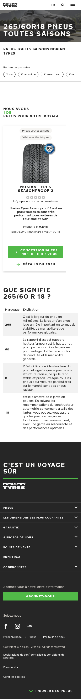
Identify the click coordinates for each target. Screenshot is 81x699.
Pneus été (28, 74)
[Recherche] (63, 5)
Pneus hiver (52, 74)
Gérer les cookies (14, 676)
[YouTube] (29, 626)
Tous (9, 74)
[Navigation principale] (73, 5)
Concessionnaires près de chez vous (39, 252)
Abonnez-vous (40, 596)
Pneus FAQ (12, 557)
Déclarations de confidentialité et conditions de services (33, 656)
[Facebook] (6, 626)
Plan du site (10, 667)
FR (53, 5)
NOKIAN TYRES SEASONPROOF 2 (35, 189)
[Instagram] (17, 626)
